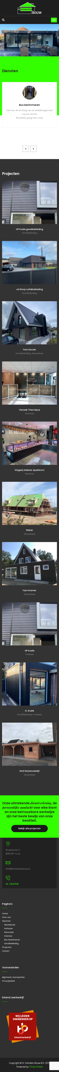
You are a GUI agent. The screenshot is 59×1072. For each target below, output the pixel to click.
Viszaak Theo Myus (29, 409)
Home (5, 913)
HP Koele (29, 650)
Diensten (6, 920)
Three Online (36, 1066)
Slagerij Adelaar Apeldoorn (29, 470)
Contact (5, 950)
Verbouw (8, 928)
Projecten (6, 947)
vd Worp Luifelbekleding (29, 289)
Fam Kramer (29, 590)
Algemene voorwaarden (13, 977)
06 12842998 (12, 883)
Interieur (8, 935)
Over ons (6, 917)
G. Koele (29, 710)
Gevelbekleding (11, 943)
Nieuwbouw (9, 924)
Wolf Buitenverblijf (29, 771)
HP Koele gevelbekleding (29, 229)
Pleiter (29, 530)
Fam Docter (29, 349)
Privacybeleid (8, 980)
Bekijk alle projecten (29, 828)
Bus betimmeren (12, 939)
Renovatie (9, 932)
